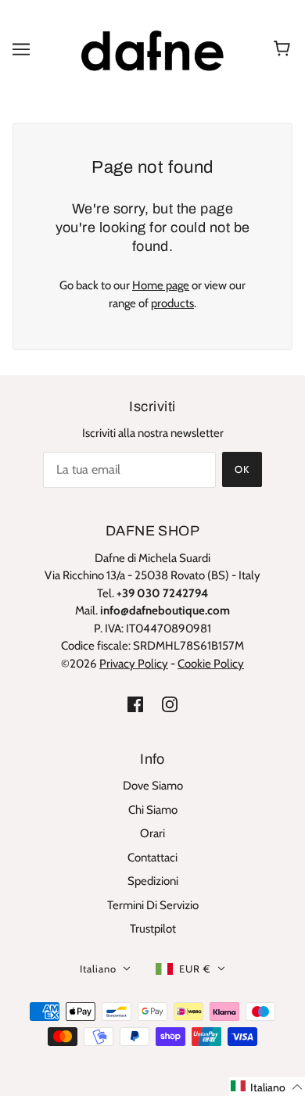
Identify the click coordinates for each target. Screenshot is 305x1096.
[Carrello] (284, 49)
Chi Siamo (153, 810)
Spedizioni (152, 881)
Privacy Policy (133, 664)
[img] (135, 704)
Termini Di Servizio (153, 905)
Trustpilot (153, 929)
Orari (152, 833)
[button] (267, 1086)
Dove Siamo (153, 786)
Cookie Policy (211, 664)
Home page (160, 285)
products (172, 303)
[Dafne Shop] (152, 48)
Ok (242, 469)
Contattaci (152, 858)
